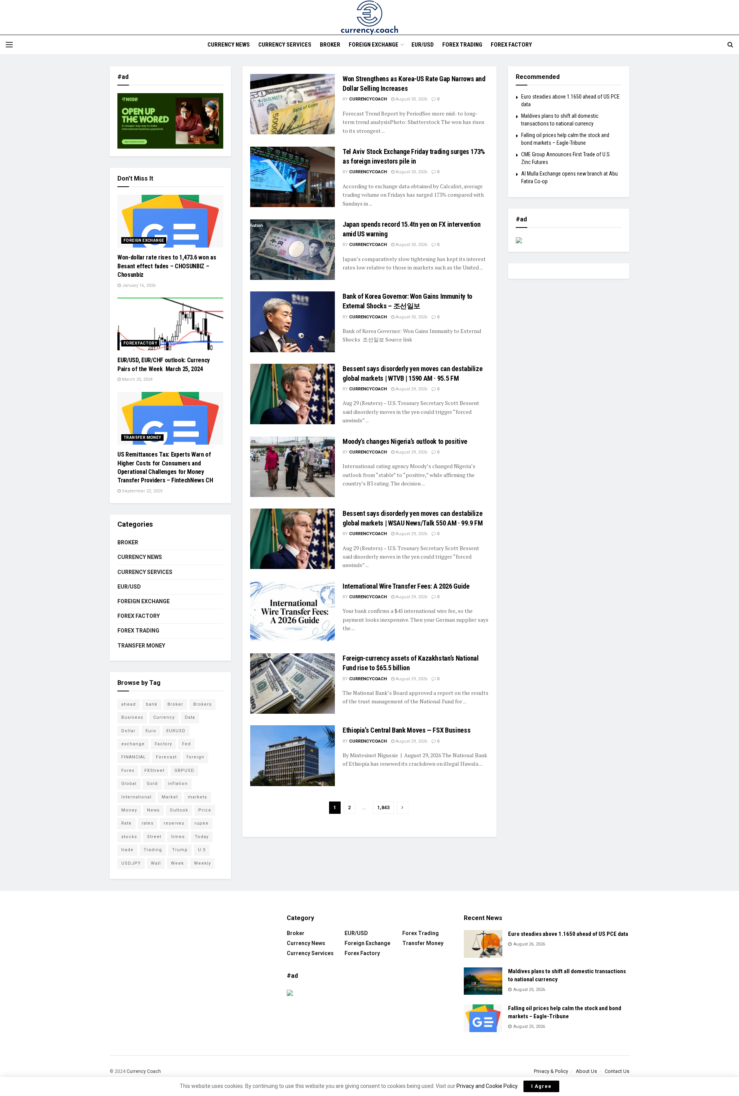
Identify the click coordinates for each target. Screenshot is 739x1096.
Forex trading (462, 44)
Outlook (179, 810)
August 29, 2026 (411, 389)
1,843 (383, 807)
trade (127, 849)
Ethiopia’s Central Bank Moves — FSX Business (406, 730)
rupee (201, 823)
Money (129, 810)
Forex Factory (511, 44)
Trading (153, 849)
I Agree (541, 1086)
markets (197, 797)
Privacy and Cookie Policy (486, 1086)
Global (129, 783)
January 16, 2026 (138, 285)
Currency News (228, 44)
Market (170, 797)
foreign (195, 757)
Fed (186, 743)
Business (132, 717)
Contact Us (617, 1071)
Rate (126, 823)
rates (148, 823)
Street (154, 836)
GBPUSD (184, 770)
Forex (127, 770)
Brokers (202, 704)
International (136, 797)
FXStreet (154, 770)
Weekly (202, 863)
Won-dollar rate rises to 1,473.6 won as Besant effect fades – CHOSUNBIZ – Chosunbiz (166, 266)
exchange (133, 743)
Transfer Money (142, 437)
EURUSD (176, 730)
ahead (128, 704)
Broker (330, 44)
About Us (586, 1071)
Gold (152, 783)
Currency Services (284, 44)
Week (177, 863)
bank (151, 704)
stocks (129, 836)
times (178, 836)
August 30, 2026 (411, 99)
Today (202, 836)
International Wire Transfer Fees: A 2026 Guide (406, 586)
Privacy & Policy (551, 1071)
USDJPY (131, 863)
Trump (180, 849)
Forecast (166, 757)
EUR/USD (422, 44)
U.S (202, 849)
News (153, 810)
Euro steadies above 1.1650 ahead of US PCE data (568, 933)
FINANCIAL (133, 757)
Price (204, 810)
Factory (163, 743)
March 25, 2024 (136, 379)
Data (190, 717)
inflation (178, 783)
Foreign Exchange (373, 44)
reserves (174, 823)
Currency (164, 717)
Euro (150, 730)
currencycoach (368, 99)
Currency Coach (144, 1071)
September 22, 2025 (141, 491)
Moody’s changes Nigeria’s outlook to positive (405, 441)
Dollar (128, 730)
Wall (156, 863)
